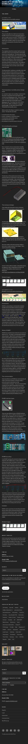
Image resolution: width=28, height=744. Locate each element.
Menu (14, 9)
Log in (3, 712)
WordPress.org (5, 720)
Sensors (9, 629)
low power (22, 164)
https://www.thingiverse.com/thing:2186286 (14, 272)
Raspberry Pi (22, 627)
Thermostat (19, 634)
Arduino (16, 607)
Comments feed (5, 718)
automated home (18, 610)
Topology (12, 637)
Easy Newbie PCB (13, 615)
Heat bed (5, 617)
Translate (12, 684)
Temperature (5, 634)
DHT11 (14, 148)
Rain (16, 627)
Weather (5, 639)
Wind (9, 639)
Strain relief (18, 632)
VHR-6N (21, 637)
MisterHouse (6, 622)
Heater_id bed (20, 617)
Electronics (21, 615)
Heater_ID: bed (12, 617)
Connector (21, 612)
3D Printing (5, 607)
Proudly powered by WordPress (9, 734)
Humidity (10, 619)
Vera (17, 637)
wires (23, 363)
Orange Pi (18, 624)
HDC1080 (8, 163)
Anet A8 (11, 607)
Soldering (12, 632)
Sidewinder (15, 629)
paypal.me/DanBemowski (11, 561)
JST (14, 619)
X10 (13, 639)
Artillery (21, 607)
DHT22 (22, 148)
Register (4, 710)
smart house (5, 632)
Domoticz (5, 615)
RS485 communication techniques (12, 291)
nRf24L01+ (23, 142)
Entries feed (4, 715)
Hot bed (4, 619)
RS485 (4, 629)
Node (18, 622)
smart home (22, 629)
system (4, 385)
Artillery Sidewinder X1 (8, 610)
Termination (12, 634)
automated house (7, 612)
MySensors (11, 97)
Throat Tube (5, 637)
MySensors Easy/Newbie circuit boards (17, 139)
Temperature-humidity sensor (11, 19)
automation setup (19, 35)
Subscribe (5, 588)
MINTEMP (19, 619)
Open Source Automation (8, 624)
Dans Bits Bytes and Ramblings (12, 3)
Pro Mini (11, 627)
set (11, 180)
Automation (15, 612)
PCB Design (5, 627)
